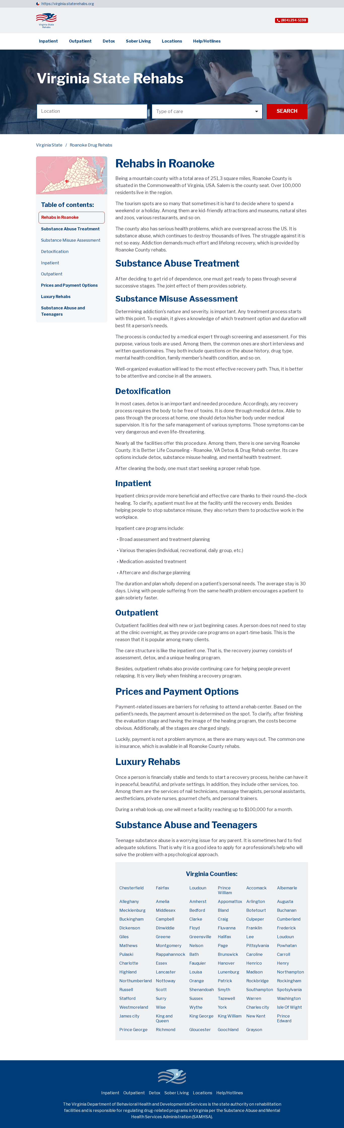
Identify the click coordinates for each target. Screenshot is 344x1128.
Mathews (128, 945)
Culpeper (255, 919)
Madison (254, 972)
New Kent (255, 1016)
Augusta (285, 901)
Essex (161, 963)
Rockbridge (257, 980)
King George (201, 1016)
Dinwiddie (165, 928)
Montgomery (168, 945)
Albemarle (287, 888)
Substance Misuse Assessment (70, 240)
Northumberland (135, 980)
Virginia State (49, 145)
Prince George (133, 1029)
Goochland (228, 1029)
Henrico (254, 963)
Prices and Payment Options (69, 285)
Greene (163, 936)
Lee (250, 936)
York (222, 1007)
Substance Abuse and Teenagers (63, 311)
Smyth (224, 989)
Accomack (256, 888)
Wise (161, 1007)
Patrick (225, 980)
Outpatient (80, 41)
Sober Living (138, 41)
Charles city (257, 1007)
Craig (223, 919)
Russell (126, 989)
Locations (172, 41)
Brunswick (228, 954)
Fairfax (162, 888)
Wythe (195, 1007)
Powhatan (287, 945)
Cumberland (288, 919)
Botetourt (256, 910)
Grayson (254, 1029)
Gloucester (200, 1029)
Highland (127, 972)
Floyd (194, 928)
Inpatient (48, 41)
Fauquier (197, 963)
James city (129, 1016)
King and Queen (164, 1018)
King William (230, 1016)
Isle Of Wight (289, 1007)
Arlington (255, 901)
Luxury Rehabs (56, 296)
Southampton (259, 989)
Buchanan (286, 910)
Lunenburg (228, 972)
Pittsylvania (257, 945)
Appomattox (230, 901)
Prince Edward (284, 1018)
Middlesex (166, 910)
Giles (124, 936)
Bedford (197, 910)
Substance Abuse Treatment (70, 229)
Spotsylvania (289, 989)
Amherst (198, 901)
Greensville (200, 936)
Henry (283, 963)
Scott (161, 989)
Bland (223, 910)
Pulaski (126, 954)
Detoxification (54, 251)
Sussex (196, 998)
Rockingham (289, 980)
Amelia (162, 901)
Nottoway (165, 980)
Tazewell (226, 998)
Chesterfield (131, 888)
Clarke (195, 919)
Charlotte (128, 963)
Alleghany (129, 901)
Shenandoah (201, 989)
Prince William (225, 890)
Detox (109, 41)
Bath (194, 954)
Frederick (286, 928)
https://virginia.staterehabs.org (68, 4)
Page (223, 945)
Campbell (165, 919)
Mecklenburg (132, 910)
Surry (161, 998)
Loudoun (197, 888)
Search (287, 111)
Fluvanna (226, 928)
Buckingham (131, 919)
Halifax (224, 936)
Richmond (165, 1029)
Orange (196, 980)
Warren (253, 998)
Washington (289, 998)
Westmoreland (133, 1007)
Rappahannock (170, 954)
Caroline (254, 954)
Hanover (226, 963)
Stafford (127, 998)
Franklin (254, 928)
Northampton (290, 972)
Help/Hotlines (207, 41)
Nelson (196, 945)
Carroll (283, 954)
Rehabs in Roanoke (60, 217)
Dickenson (129, 928)
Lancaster (166, 972)
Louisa (195, 972)
